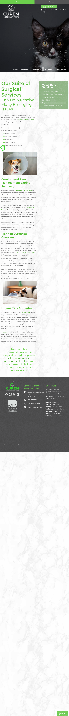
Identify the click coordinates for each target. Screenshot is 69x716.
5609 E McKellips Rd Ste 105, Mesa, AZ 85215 (36, 394)
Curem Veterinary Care (26, 120)
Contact (51, 2)
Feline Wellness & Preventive (52, 97)
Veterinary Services (49, 86)
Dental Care (46, 100)
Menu (17, 2)
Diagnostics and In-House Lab (52, 106)
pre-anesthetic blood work (26, 253)
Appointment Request (21, 69)
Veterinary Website (35, 444)
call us (10, 358)
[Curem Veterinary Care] (11, 11)
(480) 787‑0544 (50, 7)
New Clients (37, 69)
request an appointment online (17, 360)
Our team (4, 332)
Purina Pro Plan (60, 74)
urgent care (25, 312)
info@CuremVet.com (35, 407)
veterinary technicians (24, 190)
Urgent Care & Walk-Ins (50, 91)
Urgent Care (49, 69)
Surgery (44, 103)
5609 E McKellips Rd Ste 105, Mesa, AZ (54, 11)
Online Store (61, 69)
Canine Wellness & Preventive (52, 94)
